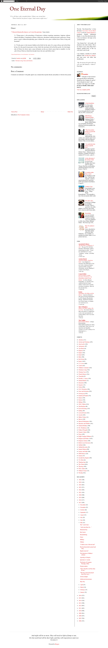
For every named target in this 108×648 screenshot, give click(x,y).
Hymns (80, 400)
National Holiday (83, 425)
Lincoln (80, 415)
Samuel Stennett (91, 32)
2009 (80, 613)
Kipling (80, 410)
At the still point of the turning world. (89, 159)
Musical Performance (84, 421)
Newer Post (14, 112)
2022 (80, 490)
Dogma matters (84, 566)
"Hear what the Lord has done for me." (87, 569)
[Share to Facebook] (38, 58)
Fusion (80, 292)
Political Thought (83, 430)
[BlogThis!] (35, 58)
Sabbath (81, 445)
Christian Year (82, 372)
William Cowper (83, 470)
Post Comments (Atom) (24, 115)
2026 (80, 479)
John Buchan (82, 406)
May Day (82, 581)
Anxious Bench (83, 259)
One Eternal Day (27, 8)
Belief (80, 355)
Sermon (80, 455)
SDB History (82, 453)
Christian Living (19, 60)
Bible (80, 357)
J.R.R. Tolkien (82, 404)
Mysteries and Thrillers (84, 423)
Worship (81, 473)
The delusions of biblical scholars (86, 554)
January (82, 592)
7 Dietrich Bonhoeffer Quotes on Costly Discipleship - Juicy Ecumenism (22, 54)
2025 (80, 482)
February (82, 589)
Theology (81, 466)
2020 (80, 495)
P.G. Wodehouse (83, 428)
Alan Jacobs (82, 344)
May (81, 522)
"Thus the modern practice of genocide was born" (90, 131)
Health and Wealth (83, 395)
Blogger (57, 644)
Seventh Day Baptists (90, 55)
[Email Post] (30, 58)
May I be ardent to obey (89, 226)
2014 (80, 600)
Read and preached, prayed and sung (88, 547)
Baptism (81, 350)
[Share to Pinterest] (40, 58)
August (82, 515)
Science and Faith (83, 451)
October (82, 510)
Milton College (82, 417)
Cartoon (81, 365)
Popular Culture (82, 432)
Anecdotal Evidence (84, 244)
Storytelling (88, 213)
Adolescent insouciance (86, 579)
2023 (80, 487)
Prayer (80, 434)
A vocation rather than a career (89, 173)
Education (81, 383)
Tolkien (82, 542)
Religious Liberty (83, 440)
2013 (80, 603)
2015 (80, 598)
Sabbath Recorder (83, 447)
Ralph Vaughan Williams (85, 436)
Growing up (82, 393)
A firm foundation (89, 103)
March (82, 587)
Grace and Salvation (27, 60)
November (83, 507)
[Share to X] (37, 58)
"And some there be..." (86, 527)
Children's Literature (84, 367)
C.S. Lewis (81, 363)
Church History (82, 374)
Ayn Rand (81, 348)
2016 (80, 595)
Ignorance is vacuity (85, 560)
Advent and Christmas (84, 342)
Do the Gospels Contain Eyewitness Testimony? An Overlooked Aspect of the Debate (85, 277)
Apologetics (82, 346)
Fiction (80, 387)
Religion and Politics (84, 438)
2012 (80, 605)
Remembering (83, 534)
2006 (80, 621)
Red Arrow (83, 532)
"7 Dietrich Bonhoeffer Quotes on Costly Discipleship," (26, 32)
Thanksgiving (82, 462)
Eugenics (81, 385)
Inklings (81, 402)
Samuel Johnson (83, 449)
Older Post (70, 112)
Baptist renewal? (84, 551)
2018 (80, 500)
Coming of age (89, 186)
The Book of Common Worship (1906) (85, 563)
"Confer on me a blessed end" (87, 544)
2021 (80, 492)
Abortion (81, 340)
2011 (80, 608)
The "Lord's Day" (84, 525)
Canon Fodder (82, 274)
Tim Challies (82, 320)
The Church (82, 464)
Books (80, 361)
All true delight (84, 576)
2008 (80, 616)
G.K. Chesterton (83, 389)
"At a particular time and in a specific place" (90, 145)
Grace (81, 537)
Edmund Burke (82, 380)
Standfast (18, 58)
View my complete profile (83, 89)
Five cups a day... (89, 200)
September (83, 512)
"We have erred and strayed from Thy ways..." (87, 573)
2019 (80, 497)
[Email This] (34, 58)
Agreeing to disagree (85, 557)
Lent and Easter (82, 413)
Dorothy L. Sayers (83, 378)
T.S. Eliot (81, 460)
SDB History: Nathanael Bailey (89, 116)
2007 (80, 618)
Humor (80, 398)
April (81, 584)
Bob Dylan (81, 359)
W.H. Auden (82, 468)
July (81, 517)
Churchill (81, 376)
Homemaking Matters (84, 321)
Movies (80, 419)
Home (42, 112)
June (81, 520)
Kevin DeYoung (83, 408)
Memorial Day (83, 529)
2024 (80, 485)
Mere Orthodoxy (83, 307)
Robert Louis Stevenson (84, 443)
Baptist (80, 352)
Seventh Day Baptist (84, 458)
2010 (80, 610)
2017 (80, 502)
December (83, 505)
